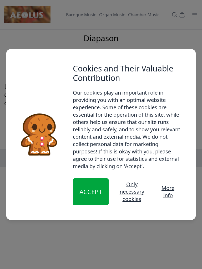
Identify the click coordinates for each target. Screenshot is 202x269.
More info (167, 191)
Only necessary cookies (132, 192)
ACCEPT (90, 191)
